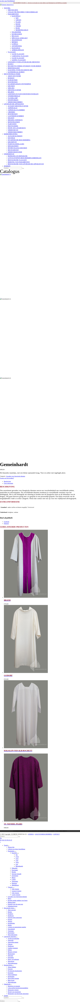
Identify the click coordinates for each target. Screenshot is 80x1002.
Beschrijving (7, 481)
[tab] (42, 481)
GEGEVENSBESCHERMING (43, 834)
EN (5, 840)
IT (11, 840)
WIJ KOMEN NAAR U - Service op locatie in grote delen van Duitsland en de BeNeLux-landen (40, 3)
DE (3, 840)
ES (10, 840)
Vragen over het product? (7, 478)
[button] (7, 166)
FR (8, 840)
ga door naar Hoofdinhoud (7, 1)
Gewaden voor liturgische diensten (15, 476)
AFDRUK (31, 834)
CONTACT (56, 834)
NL (1, 838)
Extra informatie (8, 483)
